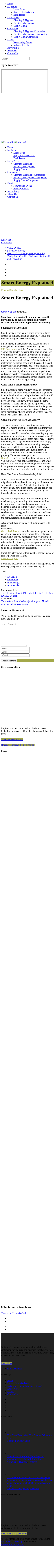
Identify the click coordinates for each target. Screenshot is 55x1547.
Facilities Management (24, 23)
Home (10, 3)
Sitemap (18, 1541)
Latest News (13, 17)
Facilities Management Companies (30, 34)
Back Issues (19, 14)
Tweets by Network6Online (14, 1313)
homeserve (12, 579)
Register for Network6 (24, 12)
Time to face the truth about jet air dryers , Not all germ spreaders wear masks (25, 602)
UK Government (9, 349)
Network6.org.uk (9, 558)
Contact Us (12, 53)
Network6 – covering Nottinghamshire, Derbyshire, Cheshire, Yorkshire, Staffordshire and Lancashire (29, 256)
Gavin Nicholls (8, 312)
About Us (12, 50)
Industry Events (21, 45)
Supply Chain (20, 25)
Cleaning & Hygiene (23, 20)
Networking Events (22, 42)
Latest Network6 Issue (18, 1383)
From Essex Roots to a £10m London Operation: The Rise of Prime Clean (25, 1457)
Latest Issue (19, 9)
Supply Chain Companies (25, 36)
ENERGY (12, 576)
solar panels (13, 585)
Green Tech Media (10, 531)
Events (10, 39)
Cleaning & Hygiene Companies (29, 31)
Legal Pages (7, 1541)
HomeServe (7, 458)
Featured (5, 290)
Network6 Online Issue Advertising (24, 1386)
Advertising (13, 48)
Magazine (12, 6)
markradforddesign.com (12, 1544)
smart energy (13, 582)
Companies (12, 28)
